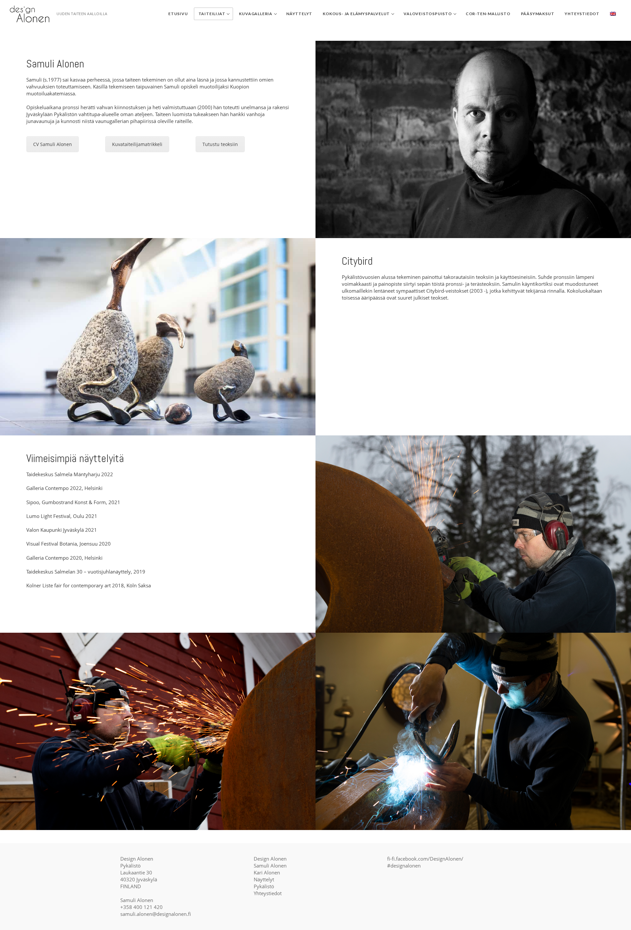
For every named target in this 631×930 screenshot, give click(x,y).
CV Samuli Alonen (52, 144)
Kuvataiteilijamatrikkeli (137, 144)
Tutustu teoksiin (220, 144)
